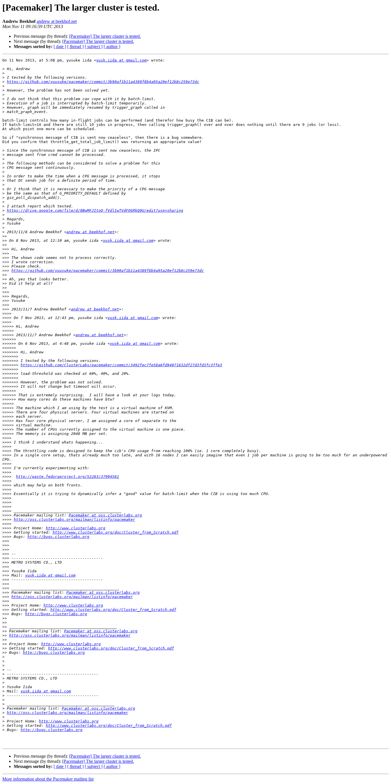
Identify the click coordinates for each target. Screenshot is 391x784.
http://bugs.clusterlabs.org (58, 536)
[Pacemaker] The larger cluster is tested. (105, 36)
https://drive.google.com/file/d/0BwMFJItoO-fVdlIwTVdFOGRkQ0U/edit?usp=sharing (95, 210)
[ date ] (60, 46)
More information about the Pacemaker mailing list (48, 779)
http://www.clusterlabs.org (75, 528)
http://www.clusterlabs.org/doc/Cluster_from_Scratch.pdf (116, 532)
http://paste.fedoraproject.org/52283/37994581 (67, 476)
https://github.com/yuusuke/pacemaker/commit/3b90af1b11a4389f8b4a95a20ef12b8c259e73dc (103, 82)
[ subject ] (93, 46)
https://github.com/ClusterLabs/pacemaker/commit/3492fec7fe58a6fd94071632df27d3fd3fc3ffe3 (121, 365)
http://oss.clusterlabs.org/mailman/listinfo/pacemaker (74, 519)
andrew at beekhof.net (57, 21)
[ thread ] (75, 46)
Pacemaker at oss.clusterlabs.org (105, 515)
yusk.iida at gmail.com (121, 60)
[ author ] (112, 46)
